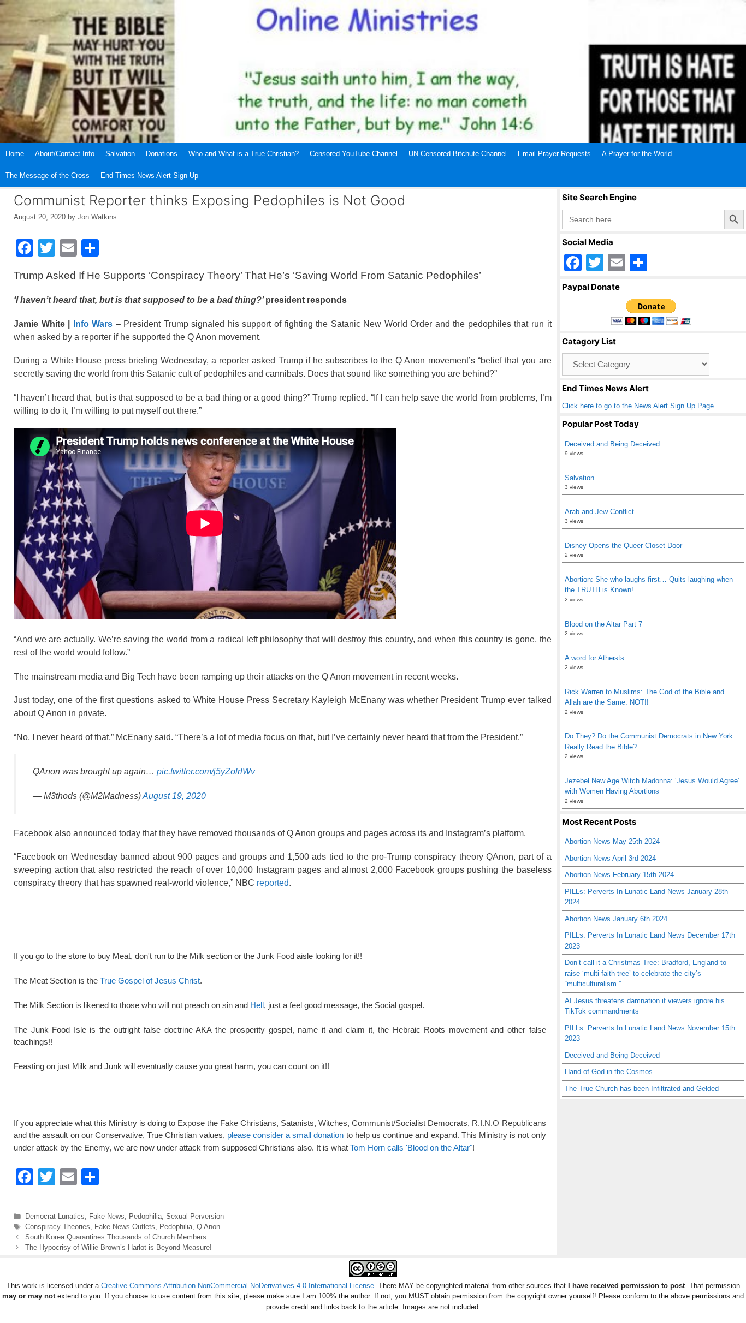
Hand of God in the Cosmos (609, 1072)
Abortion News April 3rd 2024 (610, 858)
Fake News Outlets (124, 1227)
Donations (161, 154)
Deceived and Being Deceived (612, 444)
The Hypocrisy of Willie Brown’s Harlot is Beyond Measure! (118, 1247)
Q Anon (208, 1227)
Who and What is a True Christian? (243, 154)
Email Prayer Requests (554, 154)
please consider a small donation (285, 1135)
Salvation (120, 154)
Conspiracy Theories (57, 1227)
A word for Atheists (594, 658)
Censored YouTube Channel (354, 154)
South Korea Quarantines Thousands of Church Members (115, 1237)
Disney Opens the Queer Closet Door (623, 545)
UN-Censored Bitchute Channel (457, 154)
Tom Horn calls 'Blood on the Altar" (411, 1147)
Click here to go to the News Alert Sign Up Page (638, 406)
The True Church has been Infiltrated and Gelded (642, 1088)
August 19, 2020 (174, 796)
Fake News (107, 1216)
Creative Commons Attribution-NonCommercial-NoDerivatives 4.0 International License (237, 1286)
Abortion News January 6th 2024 (616, 919)
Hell (257, 1005)
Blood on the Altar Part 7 (603, 624)
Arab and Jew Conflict (599, 512)
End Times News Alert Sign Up (149, 175)
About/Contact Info (64, 154)
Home (14, 154)
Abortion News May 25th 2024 (612, 841)
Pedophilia (145, 1216)
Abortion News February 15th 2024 (619, 875)
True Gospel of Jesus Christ (150, 980)
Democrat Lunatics (55, 1216)
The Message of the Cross (47, 175)
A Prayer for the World (637, 154)
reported (273, 882)
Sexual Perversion (195, 1216)
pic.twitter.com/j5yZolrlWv (206, 771)
